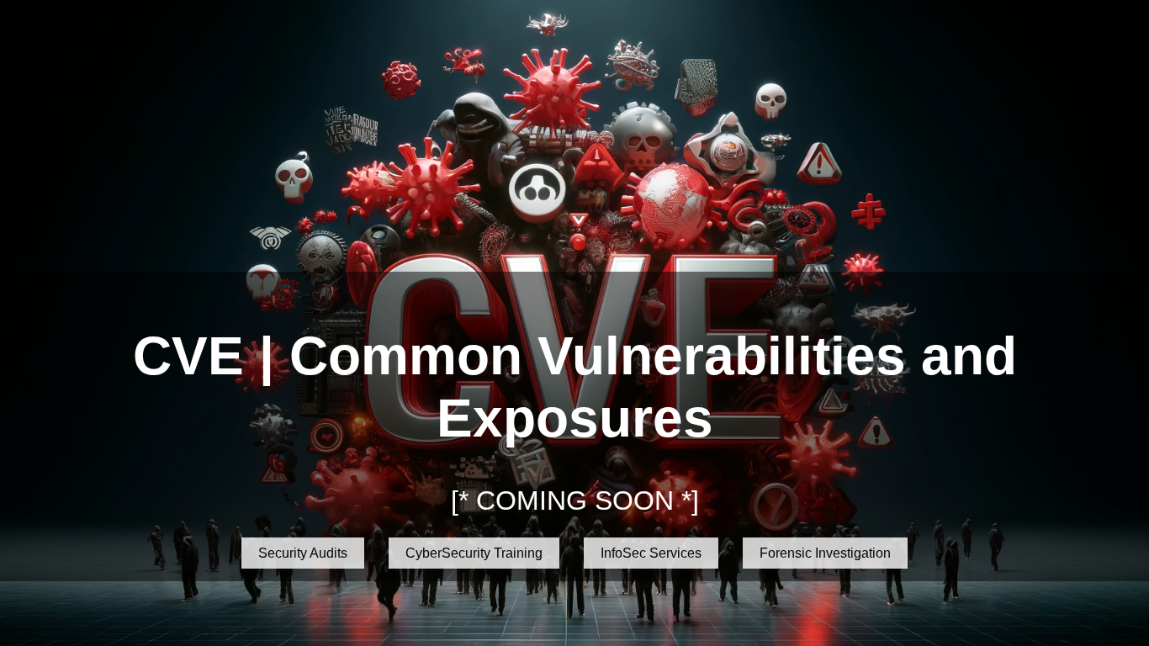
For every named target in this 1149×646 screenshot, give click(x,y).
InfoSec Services (651, 553)
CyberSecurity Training (474, 553)
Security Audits (302, 553)
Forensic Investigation (825, 553)
